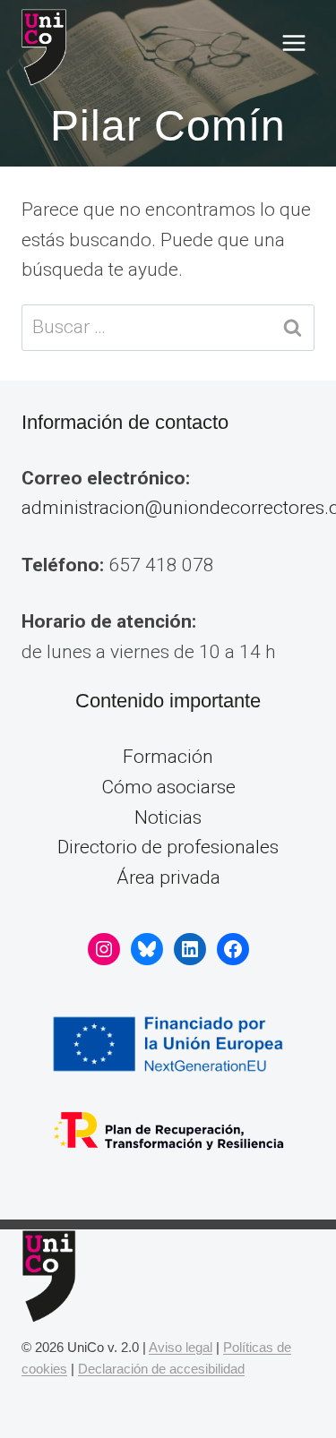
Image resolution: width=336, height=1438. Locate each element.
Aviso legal (180, 1347)
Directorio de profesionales (168, 847)
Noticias (168, 817)
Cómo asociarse (168, 787)
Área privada (168, 877)
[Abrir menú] (293, 43)
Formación (168, 756)
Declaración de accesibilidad (161, 1368)
